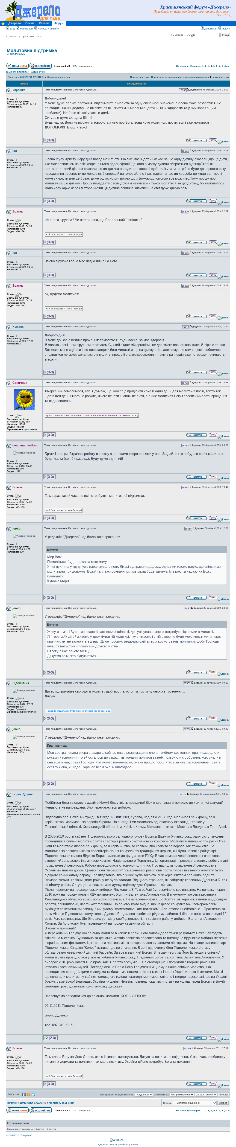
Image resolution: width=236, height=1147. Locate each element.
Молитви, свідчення (58, 77)
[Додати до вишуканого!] (3, 24)
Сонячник (19, 382)
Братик (17, 211)
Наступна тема (220, 77)
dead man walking (25, 445)
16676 (185, 151)
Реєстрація (26, 28)
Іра (14, 150)
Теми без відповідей (17, 71)
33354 (183, 794)
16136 (182, 90)
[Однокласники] (28, 1095)
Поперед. (195, 66)
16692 (185, 286)
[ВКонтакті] (23, 1095)
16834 (185, 487)
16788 (185, 445)
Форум (59, 23)
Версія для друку (16, 53)
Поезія (29, 23)
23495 (186, 608)
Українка (18, 90)
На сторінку (183, 66)
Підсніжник (20, 683)
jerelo (16, 528)
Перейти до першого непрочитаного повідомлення (180, 77)
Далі (227, 66)
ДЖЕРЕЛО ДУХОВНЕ (32, 77)
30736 (187, 729)
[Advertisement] (175, 54)
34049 (187, 1048)
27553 (187, 683)
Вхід (12, 28)
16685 (185, 253)
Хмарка (18, 327)
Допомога (210, 28)
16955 (188, 528)
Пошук (225, 28)
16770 (185, 327)
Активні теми (38, 71)
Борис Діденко (23, 794)
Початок (12, 77)
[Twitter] (33, 1095)
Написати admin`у (48, 28)
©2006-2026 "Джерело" (19, 1135)
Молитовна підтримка (32, 50)
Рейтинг (44, 23)
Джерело (14, 23)
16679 (185, 211)
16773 (185, 383)
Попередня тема (139, 77)
